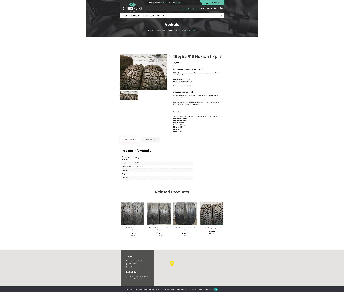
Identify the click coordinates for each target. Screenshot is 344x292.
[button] (169, 56)
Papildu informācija (130, 139)
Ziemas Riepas (173, 30)
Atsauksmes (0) (151, 139)
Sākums (125, 16)
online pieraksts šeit (193, 104)
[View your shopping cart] (222, 8)
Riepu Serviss (135, 16)
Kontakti (160, 16)
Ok (216, 289)
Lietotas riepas (160, 30)
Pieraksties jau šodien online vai (188, 9)
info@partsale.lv (133, 267)
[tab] (130, 139)
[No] (342, 289)
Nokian (215, 116)
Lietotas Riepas (148, 16)
